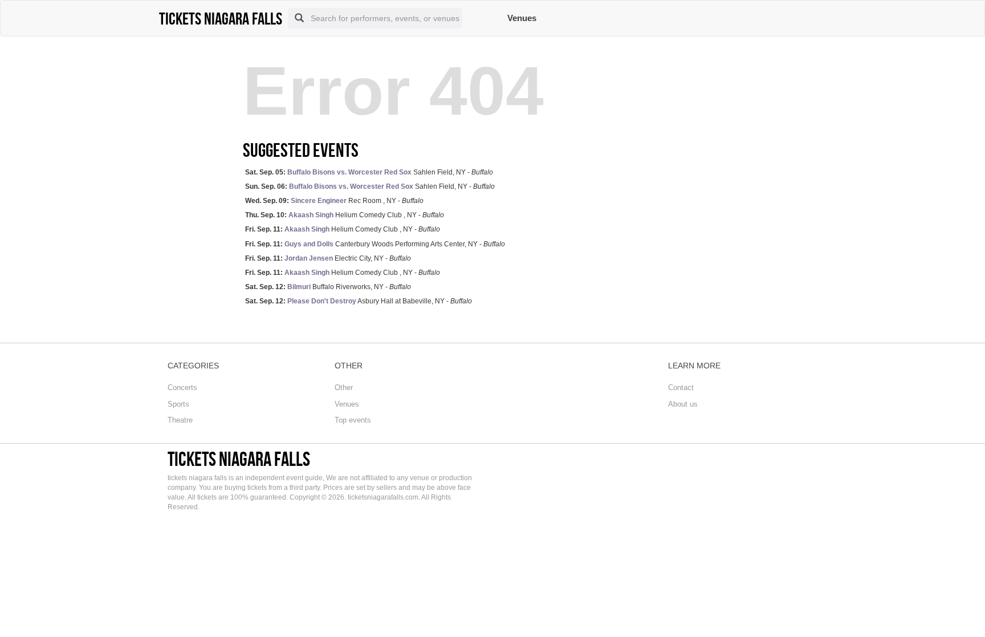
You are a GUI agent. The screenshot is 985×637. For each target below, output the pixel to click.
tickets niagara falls (239, 458)
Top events (353, 420)
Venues (521, 18)
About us (683, 404)
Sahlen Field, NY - (369, 172)
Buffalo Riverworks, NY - (328, 287)
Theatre (180, 420)
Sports (178, 404)
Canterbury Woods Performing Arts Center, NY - (375, 244)
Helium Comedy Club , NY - (344, 215)
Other (344, 387)
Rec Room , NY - (334, 201)
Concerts (182, 387)
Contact (681, 387)
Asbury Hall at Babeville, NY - (358, 301)
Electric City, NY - (328, 258)
